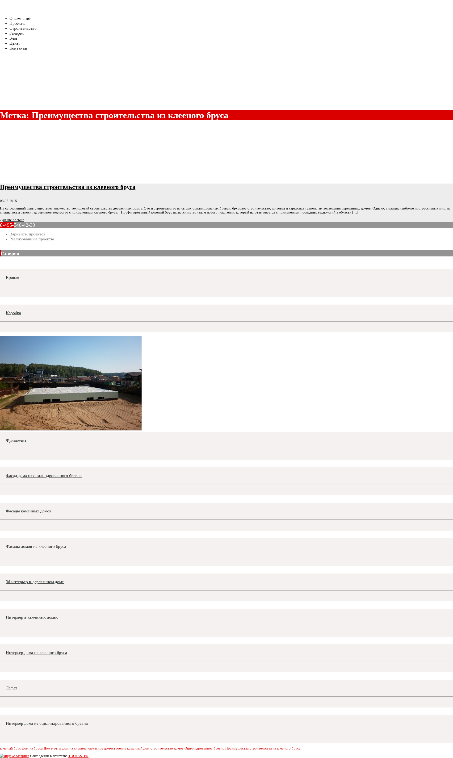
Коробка (13, 312)
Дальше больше (12, 220)
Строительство (23, 28)
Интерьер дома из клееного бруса (36, 652)
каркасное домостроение (107, 748)
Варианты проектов (27, 234)
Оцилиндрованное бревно (204, 748)
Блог (13, 38)
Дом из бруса (32, 748)
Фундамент (16, 440)
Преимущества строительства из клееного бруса (67, 187)
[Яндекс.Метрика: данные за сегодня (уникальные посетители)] (14, 756)
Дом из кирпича (74, 748)
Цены (14, 43)
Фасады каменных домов (28, 511)
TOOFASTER (78, 756)
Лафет (11, 688)
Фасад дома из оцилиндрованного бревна (44, 475)
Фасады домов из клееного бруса (36, 546)
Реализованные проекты (31, 239)
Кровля (12, 277)
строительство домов (167, 748)
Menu (6, 9)
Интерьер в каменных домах (32, 617)
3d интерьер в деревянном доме (35, 581)
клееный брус (10, 748)
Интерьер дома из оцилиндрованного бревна (47, 723)
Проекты (17, 23)
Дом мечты (52, 748)
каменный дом (138, 748)
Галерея (16, 33)
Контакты (18, 48)
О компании (20, 18)
